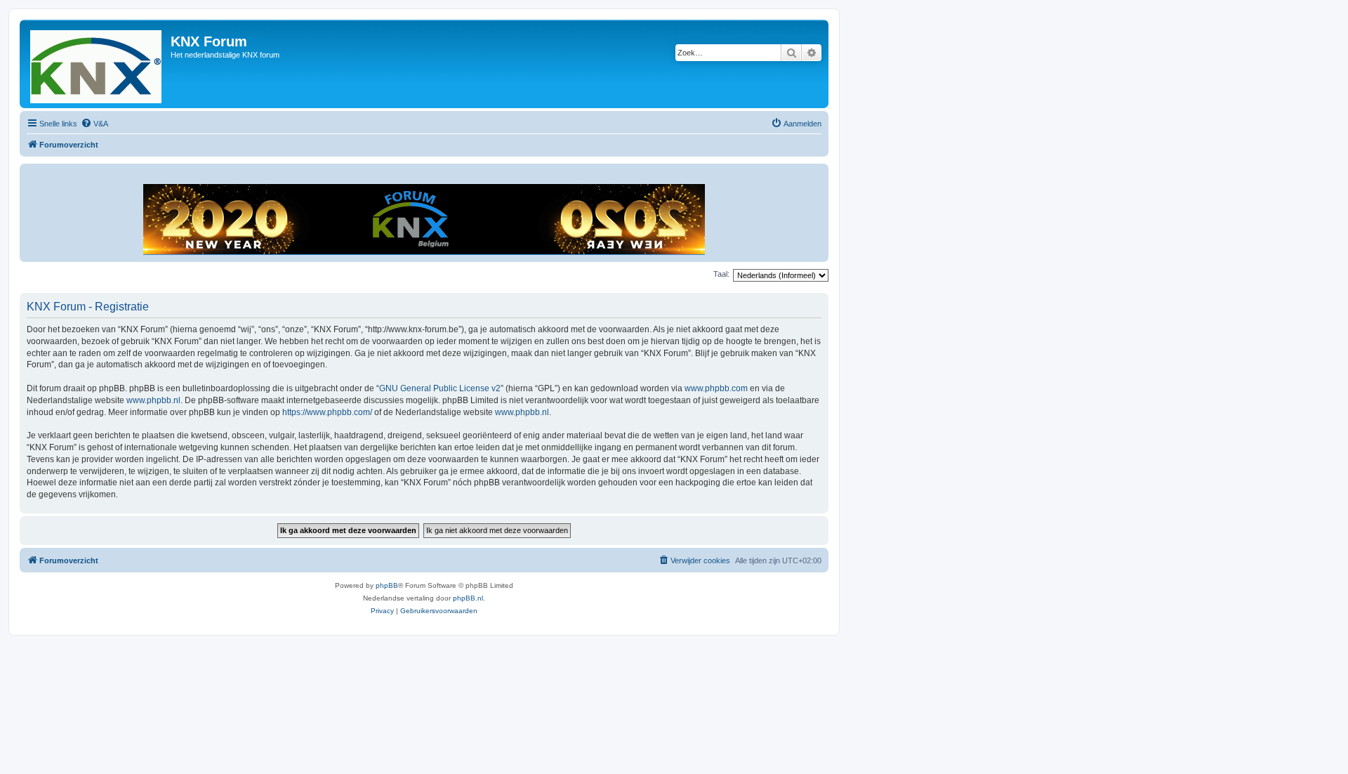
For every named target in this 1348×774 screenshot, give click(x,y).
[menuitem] (94, 123)
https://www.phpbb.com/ (327, 412)
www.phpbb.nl (153, 400)
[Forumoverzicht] (97, 64)
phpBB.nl (468, 598)
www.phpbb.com (716, 388)
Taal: (721, 274)
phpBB (387, 585)
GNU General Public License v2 (440, 388)
